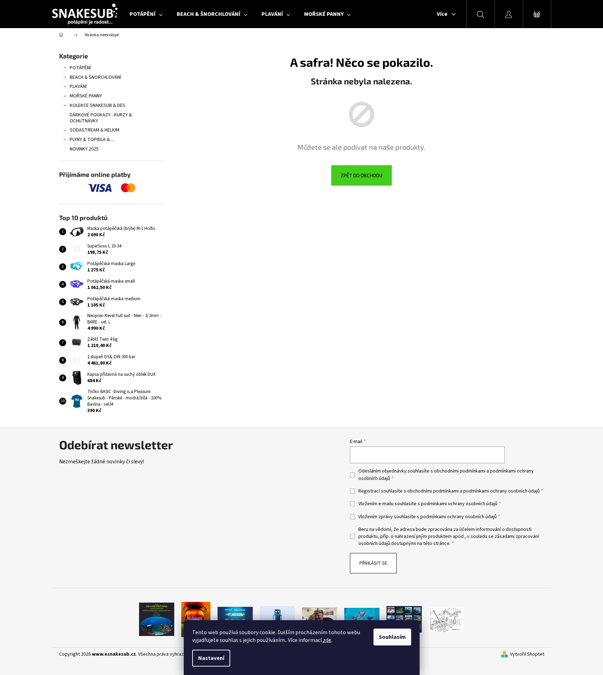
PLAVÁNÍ (78, 86)
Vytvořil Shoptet (527, 654)
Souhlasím (392, 637)
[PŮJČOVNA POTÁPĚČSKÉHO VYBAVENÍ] (156, 619)
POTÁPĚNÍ (80, 67)
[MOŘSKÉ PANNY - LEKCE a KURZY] (361, 619)
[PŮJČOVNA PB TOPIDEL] (196, 619)
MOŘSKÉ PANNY (86, 95)
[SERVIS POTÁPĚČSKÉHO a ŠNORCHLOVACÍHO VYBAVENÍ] (446, 619)
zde (327, 640)
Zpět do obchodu (361, 175)
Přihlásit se (373, 563)
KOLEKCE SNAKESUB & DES (97, 105)
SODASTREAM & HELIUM (94, 130)
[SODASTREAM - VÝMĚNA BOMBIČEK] (235, 619)
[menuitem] (146, 14)
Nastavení (211, 658)
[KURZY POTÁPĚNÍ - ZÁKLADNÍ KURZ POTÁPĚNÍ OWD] (319, 619)
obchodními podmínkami (459, 471)
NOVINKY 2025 (84, 149)
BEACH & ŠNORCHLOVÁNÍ (95, 77)
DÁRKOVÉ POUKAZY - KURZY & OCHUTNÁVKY (101, 117)
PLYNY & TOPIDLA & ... (92, 139)
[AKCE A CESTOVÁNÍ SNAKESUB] (404, 619)
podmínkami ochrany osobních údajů (501, 491)
